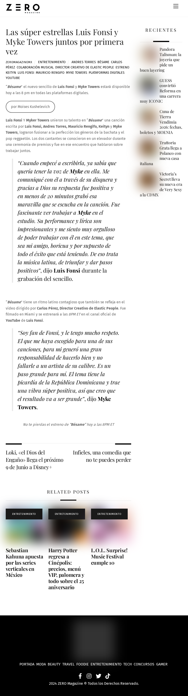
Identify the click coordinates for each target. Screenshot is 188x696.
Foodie (82, 664)
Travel (69, 664)
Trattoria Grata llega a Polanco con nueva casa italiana (161, 153)
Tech (128, 664)
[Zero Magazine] (23, 11)
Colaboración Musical (35, 67)
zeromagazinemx (19, 62)
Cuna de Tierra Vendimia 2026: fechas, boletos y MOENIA (161, 122)
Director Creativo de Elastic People (84, 67)
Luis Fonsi (26, 73)
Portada (26, 664)
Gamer (162, 664)
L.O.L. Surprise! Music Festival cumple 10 (109, 556)
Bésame (103, 62)
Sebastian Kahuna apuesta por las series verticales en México (24, 562)
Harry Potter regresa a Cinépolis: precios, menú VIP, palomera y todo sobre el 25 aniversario (66, 569)
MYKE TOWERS (76, 73)
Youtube (13, 78)
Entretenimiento (52, 62)
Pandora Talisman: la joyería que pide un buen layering (160, 60)
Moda (42, 664)
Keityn (11, 73)
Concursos (144, 664)
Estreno (122, 67)
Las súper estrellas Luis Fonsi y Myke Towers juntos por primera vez (65, 41)
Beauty (55, 664)
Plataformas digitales (106, 73)
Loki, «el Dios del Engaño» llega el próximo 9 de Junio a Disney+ (35, 460)
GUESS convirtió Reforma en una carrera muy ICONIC (160, 91)
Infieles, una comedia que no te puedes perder (102, 456)
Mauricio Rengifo (50, 73)
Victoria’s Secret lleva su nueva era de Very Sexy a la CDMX (161, 184)
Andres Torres (84, 62)
